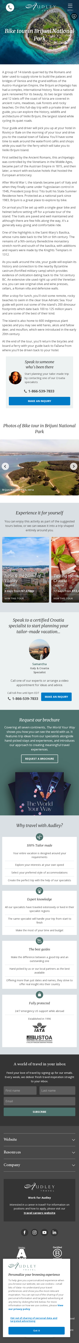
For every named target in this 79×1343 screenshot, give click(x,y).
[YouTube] (44, 1232)
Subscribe (39, 1111)
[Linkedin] (54, 1232)
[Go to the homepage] (41, 7)
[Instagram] (34, 1232)
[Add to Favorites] (74, 16)
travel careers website (39, 1213)
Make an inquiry (39, 401)
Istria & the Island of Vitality (22, 578)
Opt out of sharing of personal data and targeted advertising (33, 1319)
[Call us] (10, 7)
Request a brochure (39, 758)
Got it (36, 1330)
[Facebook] (24, 1232)
